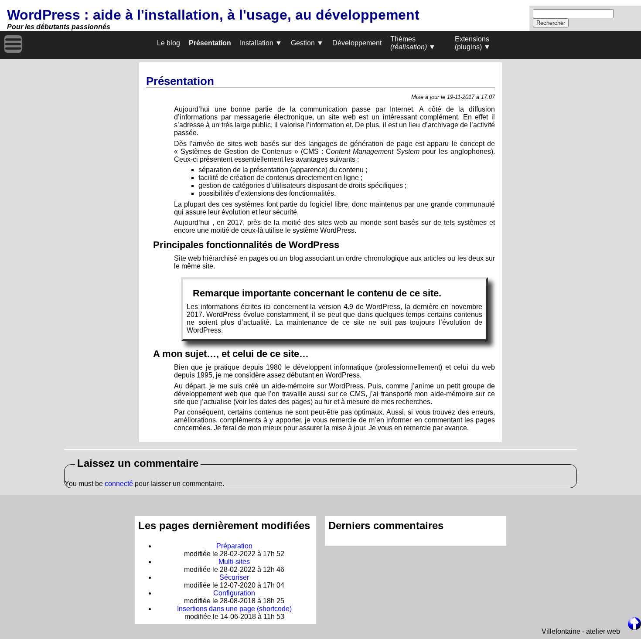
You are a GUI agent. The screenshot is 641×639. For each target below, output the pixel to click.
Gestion (303, 43)
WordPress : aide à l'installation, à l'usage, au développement (213, 15)
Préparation (234, 546)
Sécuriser (234, 577)
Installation (256, 43)
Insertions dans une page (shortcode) (234, 608)
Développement (357, 43)
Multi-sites (234, 561)
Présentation (210, 43)
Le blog (168, 43)
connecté (119, 483)
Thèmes (408, 43)
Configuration (234, 593)
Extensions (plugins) (472, 43)
